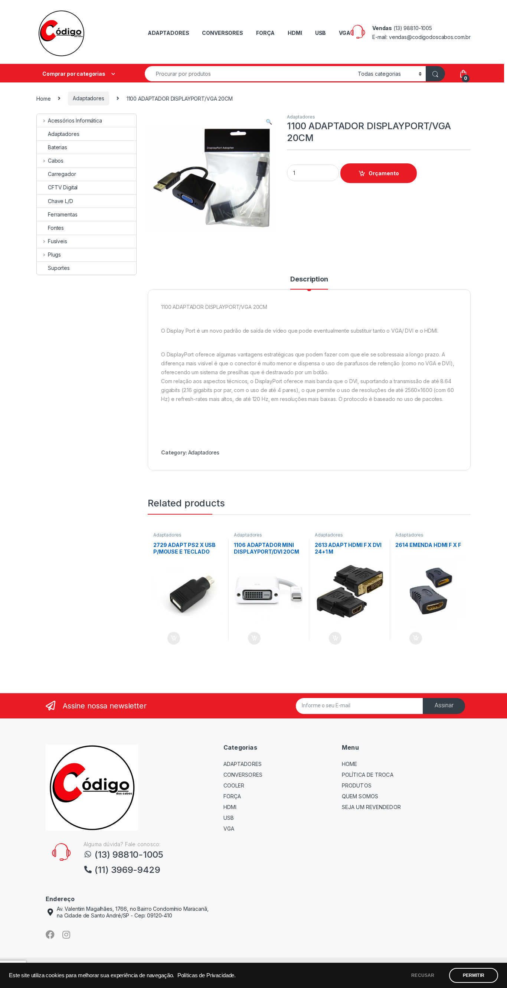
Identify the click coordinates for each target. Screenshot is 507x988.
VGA (344, 33)
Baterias (57, 147)
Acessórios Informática (75, 120)
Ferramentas (62, 214)
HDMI (295, 33)
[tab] (309, 282)
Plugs (54, 254)
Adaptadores (88, 98)
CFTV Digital (63, 187)
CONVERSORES (222, 33)
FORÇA (265, 33)
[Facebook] (50, 934)
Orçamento (384, 173)
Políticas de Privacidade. (206, 975)
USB (320, 33)
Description (309, 279)
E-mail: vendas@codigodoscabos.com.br (421, 37)
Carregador (62, 174)
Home (43, 98)
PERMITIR (473, 975)
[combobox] (249, 73)
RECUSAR (422, 975)
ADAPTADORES (168, 33)
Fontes (56, 228)
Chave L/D (60, 201)
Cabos (55, 160)
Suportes (59, 268)
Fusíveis (57, 241)
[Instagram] (66, 934)
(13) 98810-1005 (412, 28)
